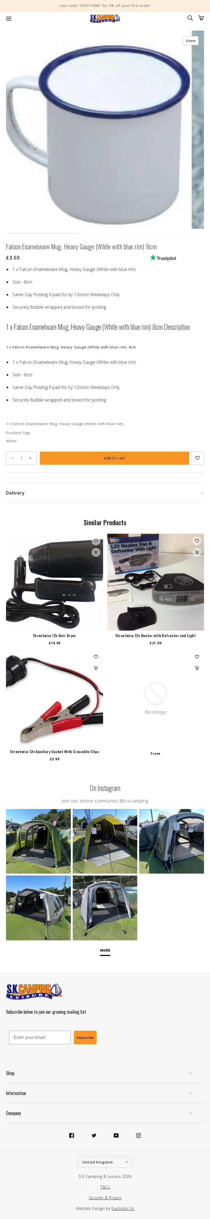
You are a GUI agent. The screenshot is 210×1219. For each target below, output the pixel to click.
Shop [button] (10, 1073)
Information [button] (16, 1093)
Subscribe (85, 1037)
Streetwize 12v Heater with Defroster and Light (155, 635)
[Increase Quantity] (30, 458)
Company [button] (13, 1113)
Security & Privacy (105, 1197)
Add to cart (114, 458)
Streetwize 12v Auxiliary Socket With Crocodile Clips (54, 751)
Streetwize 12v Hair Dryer (54, 635)
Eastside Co (123, 1208)
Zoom (191, 41)
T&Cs (105, 1187)
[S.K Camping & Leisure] (105, 18)
